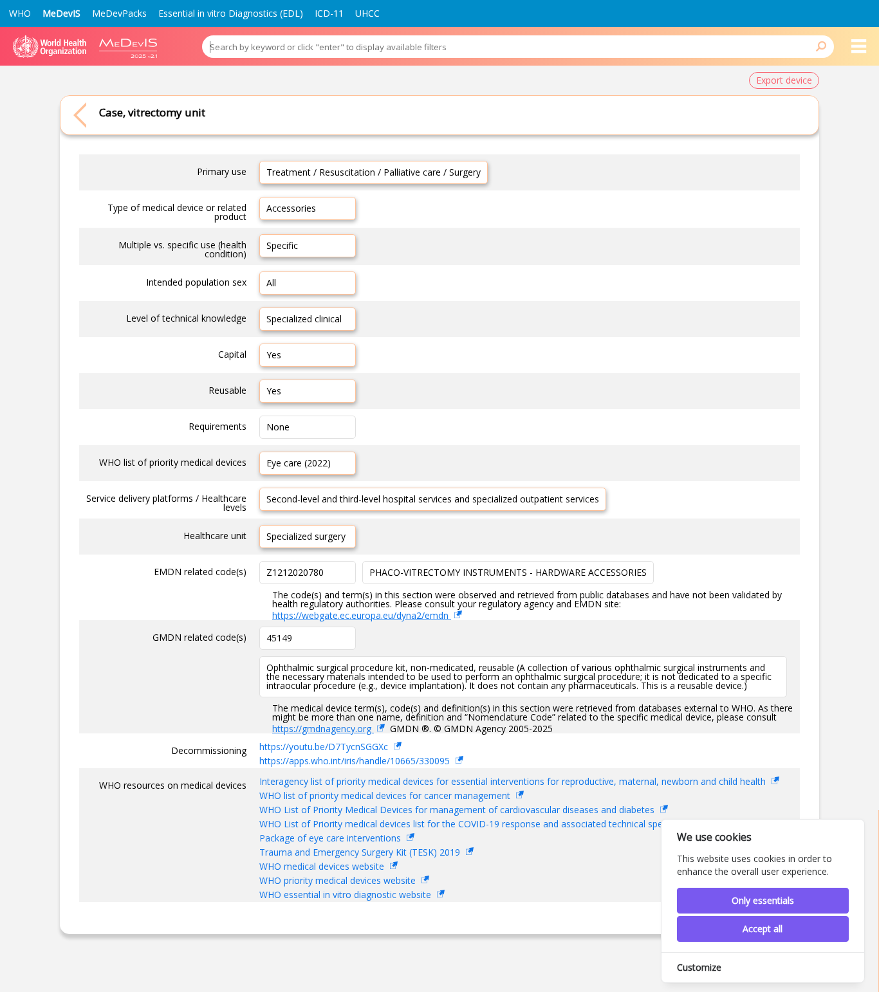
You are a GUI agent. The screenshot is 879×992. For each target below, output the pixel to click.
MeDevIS (61, 13)
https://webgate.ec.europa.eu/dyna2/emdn (361, 615)
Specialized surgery (306, 536)
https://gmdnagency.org (323, 728)
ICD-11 (329, 13)
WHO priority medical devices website (338, 880)
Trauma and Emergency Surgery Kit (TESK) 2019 (361, 852)
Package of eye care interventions (331, 838)
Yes (273, 355)
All (271, 283)
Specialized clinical (304, 319)
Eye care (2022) (298, 463)
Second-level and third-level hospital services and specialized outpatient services (432, 499)
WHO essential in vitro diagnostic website (346, 894)
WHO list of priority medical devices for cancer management (386, 795)
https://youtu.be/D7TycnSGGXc (325, 746)
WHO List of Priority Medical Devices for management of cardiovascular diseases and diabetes (458, 810)
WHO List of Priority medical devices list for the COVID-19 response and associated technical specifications (483, 824)
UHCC (367, 13)
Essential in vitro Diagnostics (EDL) (230, 13)
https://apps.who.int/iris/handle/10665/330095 (355, 761)
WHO (20, 13)
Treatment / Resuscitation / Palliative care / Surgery (373, 172)
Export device (784, 80)
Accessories (291, 208)
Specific (282, 245)
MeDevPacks (119, 13)
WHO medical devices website (323, 866)
